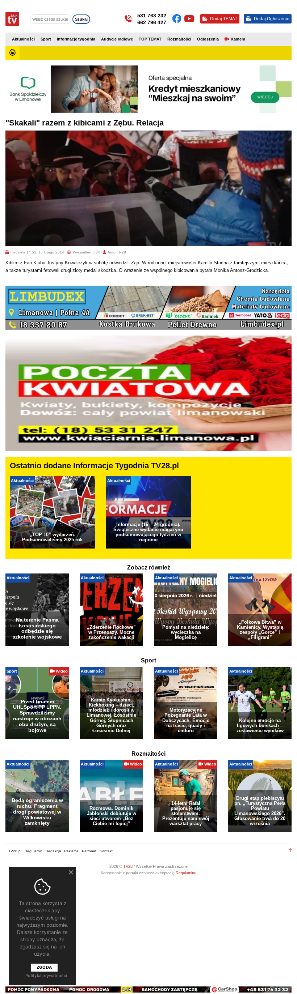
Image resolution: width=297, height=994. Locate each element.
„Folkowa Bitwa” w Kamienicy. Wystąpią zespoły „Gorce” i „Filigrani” (260, 629)
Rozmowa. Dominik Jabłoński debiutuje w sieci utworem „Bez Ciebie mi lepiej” (111, 816)
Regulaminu (186, 873)
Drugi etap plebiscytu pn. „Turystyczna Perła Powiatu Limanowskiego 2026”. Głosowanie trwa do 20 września (259, 810)
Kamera (238, 39)
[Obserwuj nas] (178, 19)
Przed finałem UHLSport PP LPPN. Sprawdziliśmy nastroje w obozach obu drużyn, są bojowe (37, 716)
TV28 (128, 866)
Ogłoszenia (208, 39)
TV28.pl (14, 851)
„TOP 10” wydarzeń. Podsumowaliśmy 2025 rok (52, 537)
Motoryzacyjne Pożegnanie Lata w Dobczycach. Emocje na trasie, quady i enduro (185, 720)
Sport (46, 39)
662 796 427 (151, 22)
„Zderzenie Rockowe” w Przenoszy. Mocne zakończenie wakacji (111, 632)
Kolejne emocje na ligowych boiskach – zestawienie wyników (260, 725)
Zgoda (44, 967)
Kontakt (106, 851)
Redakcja (53, 851)
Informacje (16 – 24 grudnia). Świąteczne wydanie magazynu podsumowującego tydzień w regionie (148, 532)
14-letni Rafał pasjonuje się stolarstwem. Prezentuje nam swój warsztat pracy (185, 813)
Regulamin (33, 851)
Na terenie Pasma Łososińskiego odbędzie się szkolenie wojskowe (37, 628)
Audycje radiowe (117, 39)
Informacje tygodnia (76, 39)
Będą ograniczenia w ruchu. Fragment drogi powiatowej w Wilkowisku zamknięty (37, 811)
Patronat (89, 851)
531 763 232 (151, 15)
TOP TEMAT (150, 39)
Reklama (71, 851)
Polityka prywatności (46, 975)
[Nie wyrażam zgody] (70, 872)
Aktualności (23, 39)
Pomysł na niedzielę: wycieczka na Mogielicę (185, 632)
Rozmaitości (179, 39)
